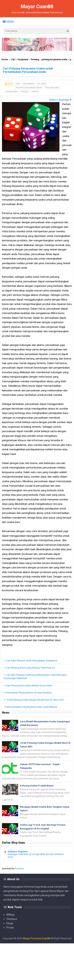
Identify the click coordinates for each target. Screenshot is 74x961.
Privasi (10, 927)
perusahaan (11, 92)
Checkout (11, 919)
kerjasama (23, 59)
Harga (9, 923)
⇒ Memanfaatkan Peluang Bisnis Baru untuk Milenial (30, 707)
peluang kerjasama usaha (54, 59)
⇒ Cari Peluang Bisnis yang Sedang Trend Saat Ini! (29, 667)
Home (4, 59)
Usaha (35, 92)
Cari (13, 59)
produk (24, 92)
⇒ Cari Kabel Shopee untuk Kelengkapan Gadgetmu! (30, 660)
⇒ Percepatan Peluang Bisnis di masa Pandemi (28, 692)
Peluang (35, 59)
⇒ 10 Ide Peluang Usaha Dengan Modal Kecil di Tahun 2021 (34, 699)
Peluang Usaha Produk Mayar (37, 785)
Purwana (19, 868)
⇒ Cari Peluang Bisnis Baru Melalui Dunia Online (28, 685)
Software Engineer (18, 851)
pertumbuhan (52, 88)
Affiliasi (10, 914)
